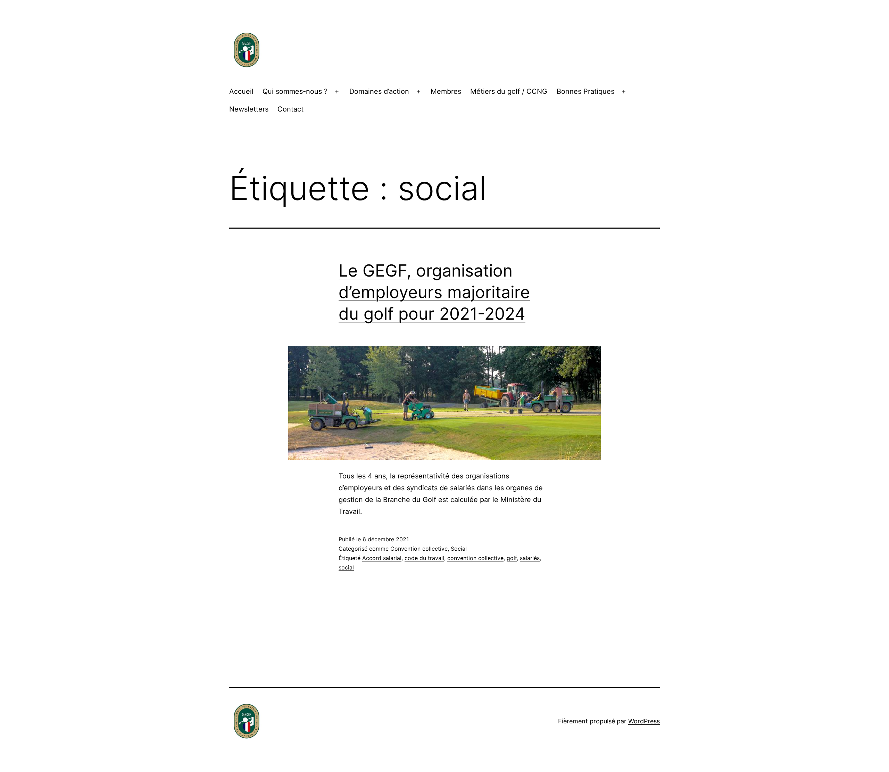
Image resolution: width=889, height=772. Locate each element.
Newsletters (248, 109)
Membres (446, 91)
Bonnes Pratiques (585, 91)
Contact (290, 109)
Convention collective (419, 548)
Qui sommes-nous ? (295, 91)
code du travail (424, 558)
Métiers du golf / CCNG (508, 91)
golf (512, 558)
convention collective (475, 558)
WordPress (644, 721)
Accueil (241, 91)
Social (459, 548)
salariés (530, 558)
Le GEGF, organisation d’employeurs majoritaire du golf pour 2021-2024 (434, 292)
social (346, 567)
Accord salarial (381, 558)
